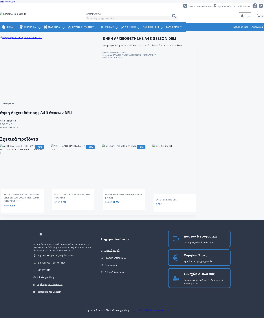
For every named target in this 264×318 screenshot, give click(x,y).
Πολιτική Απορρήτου (115, 272)
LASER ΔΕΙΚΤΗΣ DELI (166, 199)
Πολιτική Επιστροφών (115, 257)
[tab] (8, 103)
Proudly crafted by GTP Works (149, 310)
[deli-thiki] (30, 66)
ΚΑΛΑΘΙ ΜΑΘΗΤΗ (174, 27)
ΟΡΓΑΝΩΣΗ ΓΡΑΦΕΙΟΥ (121, 55)
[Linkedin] (261, 6)
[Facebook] (255, 6)
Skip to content (7, 1)
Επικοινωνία (111, 265)
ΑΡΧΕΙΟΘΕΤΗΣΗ (136, 55)
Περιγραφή (8, 103)
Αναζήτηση (175, 16)
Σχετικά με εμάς (240, 26)
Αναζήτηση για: (93, 13)
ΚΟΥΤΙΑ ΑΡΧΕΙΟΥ (149, 55)
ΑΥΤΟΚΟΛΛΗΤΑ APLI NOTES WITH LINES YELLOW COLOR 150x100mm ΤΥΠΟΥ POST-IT (21, 197)
